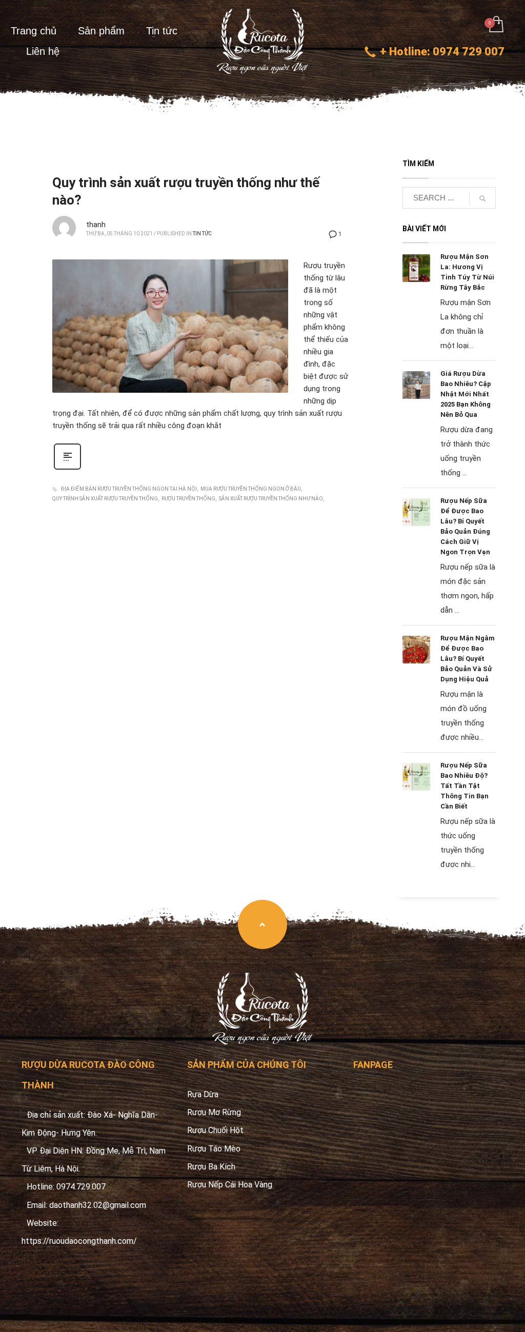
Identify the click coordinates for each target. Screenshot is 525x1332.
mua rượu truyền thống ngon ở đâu (250, 489)
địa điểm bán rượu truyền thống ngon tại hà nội (129, 489)
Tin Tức (202, 233)
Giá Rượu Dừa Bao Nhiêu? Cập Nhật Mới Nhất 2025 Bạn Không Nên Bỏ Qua (465, 394)
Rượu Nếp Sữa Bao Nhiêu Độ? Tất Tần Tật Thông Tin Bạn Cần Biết (464, 785)
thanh (96, 224)
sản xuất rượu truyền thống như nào (271, 498)
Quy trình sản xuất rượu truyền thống (105, 498)
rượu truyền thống (188, 498)
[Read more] (67, 469)
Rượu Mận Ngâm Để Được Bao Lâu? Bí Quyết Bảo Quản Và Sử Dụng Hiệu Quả (467, 658)
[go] (482, 198)
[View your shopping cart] (495, 25)
